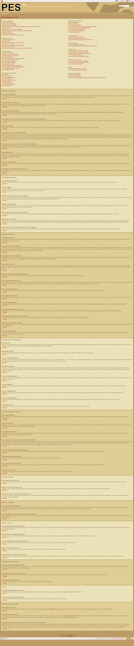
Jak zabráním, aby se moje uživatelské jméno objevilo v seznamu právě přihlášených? (21, 26)
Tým (97, 638)
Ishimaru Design (71, 635)
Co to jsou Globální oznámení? (8, 80)
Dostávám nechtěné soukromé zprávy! (77, 38)
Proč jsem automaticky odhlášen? (9, 25)
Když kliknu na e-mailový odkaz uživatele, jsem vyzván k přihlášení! (17, 48)
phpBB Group (52, 609)
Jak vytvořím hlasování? (7, 57)
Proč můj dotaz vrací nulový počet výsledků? (78, 52)
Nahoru (5, 99)
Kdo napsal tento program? (74, 74)
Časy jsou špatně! (6, 41)
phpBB (62, 634)
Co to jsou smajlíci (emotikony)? (9, 77)
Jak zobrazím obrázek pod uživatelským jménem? (13, 45)
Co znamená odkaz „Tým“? (74, 32)
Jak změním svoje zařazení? (8, 46)
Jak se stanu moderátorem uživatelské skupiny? (79, 27)
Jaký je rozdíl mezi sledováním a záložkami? (78, 61)
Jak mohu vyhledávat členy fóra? (75, 54)
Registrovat (123, 1)
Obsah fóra (5, 13)
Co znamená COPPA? (7, 32)
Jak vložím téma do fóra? (7, 52)
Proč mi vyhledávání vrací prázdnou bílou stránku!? (79, 53)
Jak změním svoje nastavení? (8, 39)
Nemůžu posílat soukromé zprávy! (76, 36)
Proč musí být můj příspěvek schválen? (10, 68)
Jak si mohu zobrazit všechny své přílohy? (77, 70)
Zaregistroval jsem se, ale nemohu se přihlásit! (12, 29)
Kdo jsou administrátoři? (73, 22)
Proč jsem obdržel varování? (8, 64)
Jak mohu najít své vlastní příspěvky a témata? (78, 56)
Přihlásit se (130, 1)
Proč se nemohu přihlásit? (7, 22)
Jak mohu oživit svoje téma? (8, 69)
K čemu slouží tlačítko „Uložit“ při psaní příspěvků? (13, 66)
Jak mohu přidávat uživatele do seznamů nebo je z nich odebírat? (82, 45)
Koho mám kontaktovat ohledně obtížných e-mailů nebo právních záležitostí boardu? (87, 77)
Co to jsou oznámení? (6, 81)
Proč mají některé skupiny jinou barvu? (77, 29)
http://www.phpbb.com (70, 615)
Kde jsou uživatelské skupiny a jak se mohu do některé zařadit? (82, 26)
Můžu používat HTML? (7, 75)
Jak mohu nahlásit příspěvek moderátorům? (11, 65)
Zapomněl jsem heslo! (6, 27)
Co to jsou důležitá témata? (8, 82)
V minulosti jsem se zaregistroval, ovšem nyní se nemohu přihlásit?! (17, 30)
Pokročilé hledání (129, 7)
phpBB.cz (70, 636)
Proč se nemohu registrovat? (8, 33)
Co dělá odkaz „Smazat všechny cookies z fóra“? (13, 34)
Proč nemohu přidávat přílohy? (8, 62)
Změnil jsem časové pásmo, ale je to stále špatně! (13, 42)
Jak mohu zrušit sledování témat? (75, 63)
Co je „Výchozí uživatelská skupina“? (76, 30)
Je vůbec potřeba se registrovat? (9, 23)
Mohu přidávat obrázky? (7, 78)
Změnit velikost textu (131, 13)
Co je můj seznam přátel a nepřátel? (76, 44)
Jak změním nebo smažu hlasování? (10, 59)
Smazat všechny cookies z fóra (119, 638)
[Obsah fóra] (11, 7)
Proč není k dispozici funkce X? (75, 76)
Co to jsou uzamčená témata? (8, 84)
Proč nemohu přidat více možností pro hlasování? (13, 58)
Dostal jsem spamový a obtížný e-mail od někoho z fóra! (80, 39)
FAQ (118, 1)
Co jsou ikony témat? (6, 85)
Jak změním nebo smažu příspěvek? (10, 54)
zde (110, 609)
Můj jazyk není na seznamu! (8, 43)
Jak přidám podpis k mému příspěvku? (10, 55)
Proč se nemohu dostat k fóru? (8, 61)
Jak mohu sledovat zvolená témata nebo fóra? (78, 62)
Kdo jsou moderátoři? (73, 23)
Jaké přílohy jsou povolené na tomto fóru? (77, 68)
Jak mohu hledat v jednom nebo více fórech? (78, 50)
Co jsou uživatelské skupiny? (74, 25)
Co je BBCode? (5, 74)
